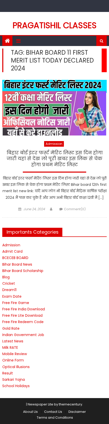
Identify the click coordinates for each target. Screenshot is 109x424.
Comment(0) (75, 209)
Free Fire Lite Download (22, 315)
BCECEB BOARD (15, 257)
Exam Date (12, 296)
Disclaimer (77, 411)
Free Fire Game (15, 302)
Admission (54, 144)
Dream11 (9, 289)
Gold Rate (11, 328)
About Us (30, 411)
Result (7, 373)
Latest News (12, 341)
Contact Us (53, 411)
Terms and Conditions (55, 417)
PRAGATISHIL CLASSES (55, 25)
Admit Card (12, 251)
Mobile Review (14, 353)
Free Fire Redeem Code (23, 321)
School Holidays (16, 385)
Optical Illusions (16, 366)
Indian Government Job (23, 334)
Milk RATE (10, 347)
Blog (6, 277)
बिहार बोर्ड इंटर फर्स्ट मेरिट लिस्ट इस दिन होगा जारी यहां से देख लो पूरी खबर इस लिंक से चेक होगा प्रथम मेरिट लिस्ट (55, 159)
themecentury (70, 404)
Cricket (8, 283)
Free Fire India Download (23, 309)
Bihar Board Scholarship (22, 270)
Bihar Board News (17, 264)
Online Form (13, 360)
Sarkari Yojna (13, 379)
